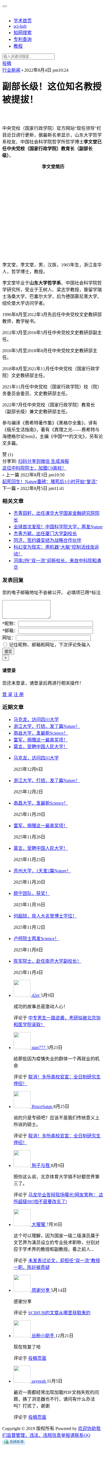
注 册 (19, 694)
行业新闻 (11, 70)
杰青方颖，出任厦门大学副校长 (45, 533)
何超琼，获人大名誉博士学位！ (45, 916)
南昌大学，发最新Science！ (41, 733)
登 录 (7, 694)
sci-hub (20, 26)
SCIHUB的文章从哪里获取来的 (59, 1312)
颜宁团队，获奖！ (32, 893)
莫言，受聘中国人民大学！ (41, 746)
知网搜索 (23, 32)
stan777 (39, 1047)
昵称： (10, 623)
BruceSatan (42, 1106)
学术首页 (23, 20)
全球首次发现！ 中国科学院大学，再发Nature (58, 526)
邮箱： (10, 630)
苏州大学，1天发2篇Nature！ (42, 870)
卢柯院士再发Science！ (36, 938)
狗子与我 (41, 1165)
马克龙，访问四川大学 (36, 719)
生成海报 (60, 461)
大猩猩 (39, 1224)
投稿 (6, 63)
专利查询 (23, 39)
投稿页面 (37, 1358)
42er (36, 995)
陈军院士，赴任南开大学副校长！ (47, 961)
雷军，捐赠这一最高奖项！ (41, 739)
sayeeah (39, 1381)
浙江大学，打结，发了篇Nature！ (47, 726)
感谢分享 (41, 1290)
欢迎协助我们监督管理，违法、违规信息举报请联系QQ (51, 1432)
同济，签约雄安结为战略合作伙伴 (47, 540)
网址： (9, 637)
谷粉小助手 (43, 1335)
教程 (18, 46)
